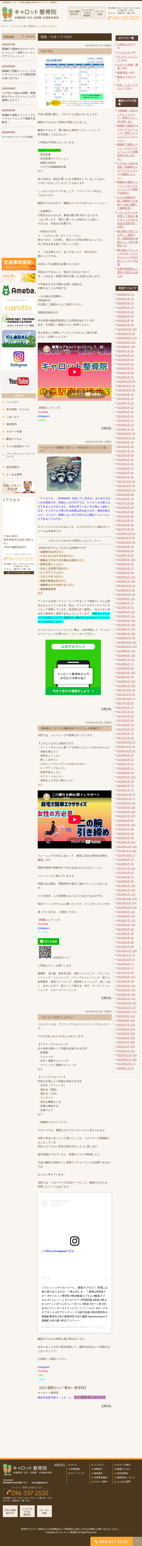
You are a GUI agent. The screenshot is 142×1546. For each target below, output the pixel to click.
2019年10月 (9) (126, 594)
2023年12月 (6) (126, 381)
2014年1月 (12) (126, 894)
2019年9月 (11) (126, 598)
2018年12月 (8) (126, 637)
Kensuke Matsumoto (53, 1326)
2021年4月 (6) (125, 516)
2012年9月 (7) (125, 963)
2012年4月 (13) (126, 985)
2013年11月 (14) (126, 903)
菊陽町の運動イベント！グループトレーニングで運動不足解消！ (19, 118)
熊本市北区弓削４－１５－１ (54, 1397)
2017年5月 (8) (125, 720)
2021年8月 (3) (125, 498)
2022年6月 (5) (125, 455)
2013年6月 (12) (126, 924)
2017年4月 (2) (125, 724)
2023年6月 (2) (125, 407)
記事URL (106, 428)
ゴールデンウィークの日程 (17, 136)
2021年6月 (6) (125, 507)
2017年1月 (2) (125, 737)
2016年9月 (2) (125, 755)
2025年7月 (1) (125, 298)
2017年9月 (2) (125, 703)
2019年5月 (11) (126, 616)
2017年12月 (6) (126, 690)
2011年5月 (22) (126, 1033)
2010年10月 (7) (126, 1063)
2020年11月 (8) (126, 537)
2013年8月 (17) (126, 916)
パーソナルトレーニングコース (20, 455)
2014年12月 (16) (127, 846)
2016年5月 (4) (125, 772)
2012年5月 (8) (125, 981)
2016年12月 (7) (126, 742)
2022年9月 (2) (125, 442)
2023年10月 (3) (126, 390)
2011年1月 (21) (126, 1050)
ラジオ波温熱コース (18, 446)
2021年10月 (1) (126, 490)
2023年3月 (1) (125, 420)
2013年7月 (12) (126, 920)
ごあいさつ (12, 416)
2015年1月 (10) (126, 842)
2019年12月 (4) (126, 585)
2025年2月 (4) (125, 320)
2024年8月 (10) (126, 346)
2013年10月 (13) (127, 907)
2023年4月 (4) (125, 416)
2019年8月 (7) (125, 603)
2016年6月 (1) (125, 768)
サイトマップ (77, 1473)
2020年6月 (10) (126, 559)
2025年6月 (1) (125, 303)
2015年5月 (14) (126, 824)
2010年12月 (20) (127, 1055)
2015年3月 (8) (125, 833)
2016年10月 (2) (126, 751)
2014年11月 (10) (126, 850)
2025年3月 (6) (125, 316)
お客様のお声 (125, 44)
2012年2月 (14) (126, 994)
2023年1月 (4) (125, 429)
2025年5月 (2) (125, 307)
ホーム (74, 1464)
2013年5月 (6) (125, 929)
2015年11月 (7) (126, 798)
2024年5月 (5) (125, 359)
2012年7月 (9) (125, 972)
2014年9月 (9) (125, 859)
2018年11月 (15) (126, 642)
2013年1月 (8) (125, 946)
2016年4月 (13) (126, 776)
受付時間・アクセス (18, 409)
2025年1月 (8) (125, 324)
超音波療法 (12, 467)
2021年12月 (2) (126, 481)
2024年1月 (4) (125, 377)
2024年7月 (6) (125, 351)
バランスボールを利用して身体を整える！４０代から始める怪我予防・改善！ (127, 219)
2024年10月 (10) (127, 337)
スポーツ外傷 (14, 431)
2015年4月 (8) (125, 829)
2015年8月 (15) (126, 811)
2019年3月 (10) (126, 624)
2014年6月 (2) (125, 872)
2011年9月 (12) (126, 1016)
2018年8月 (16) (126, 655)
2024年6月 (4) (125, 355)
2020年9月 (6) (125, 546)
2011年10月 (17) (126, 1011)
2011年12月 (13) (126, 1003)
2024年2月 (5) (125, 372)
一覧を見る (30, 36)
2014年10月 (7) (126, 855)
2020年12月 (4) (126, 533)
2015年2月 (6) (125, 837)
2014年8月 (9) (125, 863)
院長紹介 (98, 1469)
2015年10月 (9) (126, 803)
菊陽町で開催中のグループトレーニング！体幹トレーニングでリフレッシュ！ (127, 133)
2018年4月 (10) (126, 672)
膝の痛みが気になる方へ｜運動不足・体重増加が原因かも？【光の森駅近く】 (127, 238)
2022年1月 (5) (125, 477)
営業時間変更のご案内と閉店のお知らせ (127, 272)
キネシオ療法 (123, 1464)
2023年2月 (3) (125, 424)
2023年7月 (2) (125, 403)
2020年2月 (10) (126, 577)
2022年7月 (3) (125, 451)
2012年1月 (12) (126, 998)
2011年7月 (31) (126, 1024)
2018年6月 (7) (125, 664)
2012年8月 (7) (125, 968)
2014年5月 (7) (125, 877)
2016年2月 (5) (125, 785)
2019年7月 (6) (125, 607)
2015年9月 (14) (126, 807)
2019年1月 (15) (126, 633)
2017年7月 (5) (125, 711)
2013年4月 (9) (125, 933)
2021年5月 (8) (125, 511)
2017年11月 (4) (126, 694)
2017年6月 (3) (125, 716)
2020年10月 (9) (126, 542)
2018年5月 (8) (125, 668)
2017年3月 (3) (125, 729)
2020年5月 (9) (125, 564)
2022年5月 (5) (125, 459)
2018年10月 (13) (127, 646)
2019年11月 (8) (126, 590)
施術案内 (11, 424)
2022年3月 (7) (125, 468)
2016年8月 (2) (125, 759)
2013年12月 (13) (127, 898)
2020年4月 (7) (125, 568)
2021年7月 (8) (125, 503)
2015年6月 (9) (125, 820)
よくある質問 (14, 474)
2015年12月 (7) (126, 794)
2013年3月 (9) (125, 937)
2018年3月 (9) (125, 676)
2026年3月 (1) (125, 294)
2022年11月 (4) (126, 437)
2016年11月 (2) (126, 746)
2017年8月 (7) (125, 707)
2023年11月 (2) (126, 385)
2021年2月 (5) (125, 524)
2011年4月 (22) (126, 1037)
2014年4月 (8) (125, 881)
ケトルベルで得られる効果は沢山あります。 (71, 510)
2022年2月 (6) (125, 472)
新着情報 (75, 1469)
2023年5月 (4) (125, 411)
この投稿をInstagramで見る (57, 1251)
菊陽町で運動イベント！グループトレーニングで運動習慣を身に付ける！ (127, 151)
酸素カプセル (125, 76)
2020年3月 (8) (125, 572)
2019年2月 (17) (126, 629)
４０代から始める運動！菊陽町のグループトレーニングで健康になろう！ (127, 170)
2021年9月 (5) (125, 494)
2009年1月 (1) (125, 1068)
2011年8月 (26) (126, 1020)
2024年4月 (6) (125, 364)
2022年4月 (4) (125, 463)
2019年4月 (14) (126, 620)
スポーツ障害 (100, 1481)
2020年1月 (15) (126, 581)
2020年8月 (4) (125, 550)
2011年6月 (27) (126, 1029)
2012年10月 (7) (126, 959)
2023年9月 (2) (125, 394)
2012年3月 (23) (126, 989)
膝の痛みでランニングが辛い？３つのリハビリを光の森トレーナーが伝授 (127, 257)
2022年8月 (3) (125, 446)
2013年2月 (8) (125, 942)
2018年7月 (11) (126, 659)
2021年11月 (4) (126, 485)
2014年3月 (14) (126, 885)
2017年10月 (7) (126, 698)
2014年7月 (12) (126, 868)
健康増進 (122, 72)
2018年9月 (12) (126, 650)
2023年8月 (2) (125, 398)
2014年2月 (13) (126, 890)
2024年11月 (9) (126, 333)
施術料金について (126, 1477)
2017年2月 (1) (125, 733)
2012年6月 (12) (126, 976)
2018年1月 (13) (126, 685)
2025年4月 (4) (125, 311)
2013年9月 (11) (126, 911)
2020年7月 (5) (125, 555)
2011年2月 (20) (126, 1046)
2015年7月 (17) (126, 816)
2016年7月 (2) (125, 763)
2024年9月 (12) (126, 342)
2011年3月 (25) (126, 1042)
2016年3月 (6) (125, 781)
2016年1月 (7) (125, 790)
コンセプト (12, 402)
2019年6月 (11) (126, 611)
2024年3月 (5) (125, 368)
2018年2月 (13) (126, 681)
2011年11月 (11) (126, 1007)
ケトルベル (123, 52)
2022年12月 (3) (126, 433)
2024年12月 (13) (127, 329)
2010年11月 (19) (126, 1059)
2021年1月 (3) (125, 529)
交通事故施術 (100, 1477)
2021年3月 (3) (125, 520)
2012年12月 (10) (127, 950)
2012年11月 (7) (126, 955)
